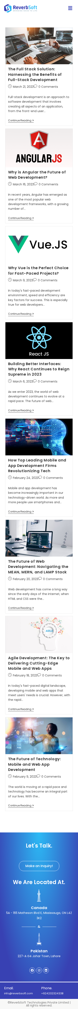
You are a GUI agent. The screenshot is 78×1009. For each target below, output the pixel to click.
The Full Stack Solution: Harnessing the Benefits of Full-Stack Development (35, 74)
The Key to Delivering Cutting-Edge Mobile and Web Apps (39, 663)
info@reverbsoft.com (18, 993)
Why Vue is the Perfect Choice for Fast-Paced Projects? (38, 270)
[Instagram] (39, 970)
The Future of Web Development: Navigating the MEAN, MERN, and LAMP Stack (38, 566)
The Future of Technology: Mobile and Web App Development (34, 764)
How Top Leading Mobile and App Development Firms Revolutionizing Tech (37, 465)
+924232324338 (52, 993)
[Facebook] (32, 970)
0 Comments (48, 87)
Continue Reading (21, 120)
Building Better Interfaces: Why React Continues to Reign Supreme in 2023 (39, 369)
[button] (39, 866)
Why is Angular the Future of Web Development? (37, 174)
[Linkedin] (46, 970)
